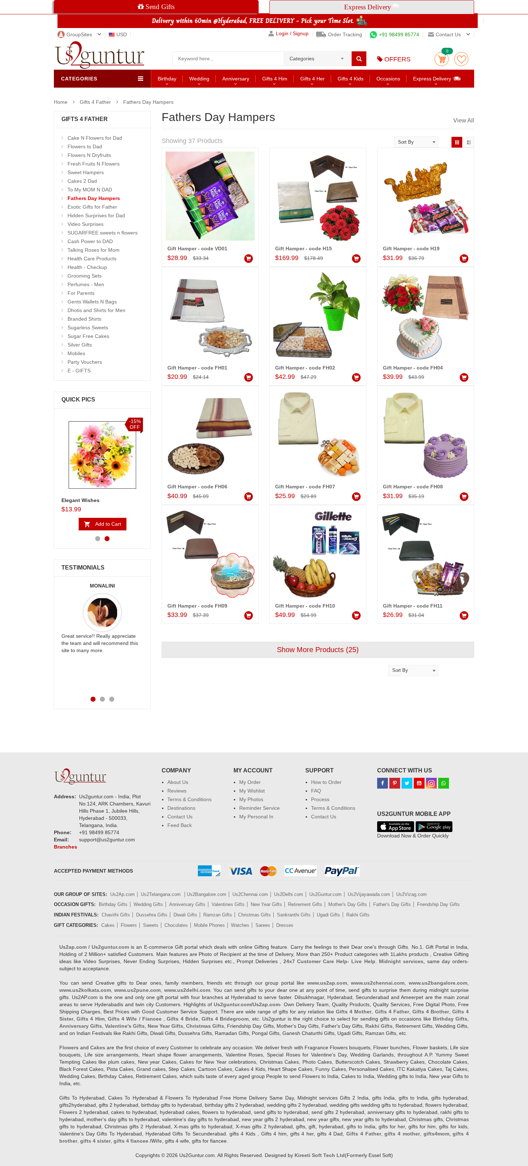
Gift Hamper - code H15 (303, 248)
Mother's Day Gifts (347, 904)
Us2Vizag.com (411, 894)
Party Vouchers (85, 362)
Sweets (150, 925)
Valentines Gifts (228, 904)
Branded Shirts (84, 319)
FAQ (316, 791)
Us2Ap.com (122, 894)
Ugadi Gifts (328, 915)
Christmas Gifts (254, 915)
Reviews (176, 791)
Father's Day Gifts (392, 904)
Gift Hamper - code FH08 (413, 486)
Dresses (284, 925)
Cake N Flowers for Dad (95, 138)
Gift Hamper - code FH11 (413, 606)
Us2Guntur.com (325, 894)
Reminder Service (259, 808)
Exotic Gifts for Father (92, 207)
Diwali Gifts (185, 915)
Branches (65, 847)
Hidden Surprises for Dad (96, 215)
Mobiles (76, 353)
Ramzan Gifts (217, 915)
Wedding (199, 79)
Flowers (129, 925)
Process (320, 799)
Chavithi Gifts (116, 915)
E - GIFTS (79, 370)
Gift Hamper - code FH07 (305, 486)
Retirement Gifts (305, 904)
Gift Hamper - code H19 (411, 248)
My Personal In (256, 816)
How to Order (326, 782)
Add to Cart (108, 524)
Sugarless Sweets (88, 327)
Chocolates (176, 925)
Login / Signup (292, 33)
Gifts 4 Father (95, 102)
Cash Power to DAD (90, 241)
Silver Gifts (80, 345)
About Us (177, 782)
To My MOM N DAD (90, 189)
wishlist (461, 59)
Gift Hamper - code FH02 (305, 368)
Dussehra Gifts (151, 915)
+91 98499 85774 (399, 34)
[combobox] (317, 56)
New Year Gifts (266, 904)
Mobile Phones (209, 925)
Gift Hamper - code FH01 (197, 368)
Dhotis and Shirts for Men (96, 310)
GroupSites (79, 34)
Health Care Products (92, 258)
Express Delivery (433, 79)
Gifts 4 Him (274, 79)
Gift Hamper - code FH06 (197, 486)
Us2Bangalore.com (206, 894)
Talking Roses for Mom (94, 250)
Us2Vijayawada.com (369, 894)
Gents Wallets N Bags (92, 302)
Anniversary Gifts (187, 904)
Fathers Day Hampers (148, 102)
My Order (250, 782)
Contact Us (180, 816)
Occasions (388, 79)
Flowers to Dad (85, 146)
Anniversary (235, 79)
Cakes (108, 925)
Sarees (262, 925)
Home (61, 102)
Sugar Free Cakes (88, 336)
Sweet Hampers (86, 172)
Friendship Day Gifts (438, 904)
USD (121, 34)
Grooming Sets (85, 276)
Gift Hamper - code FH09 (197, 606)
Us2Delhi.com (288, 894)
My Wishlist (252, 791)
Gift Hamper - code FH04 (413, 368)
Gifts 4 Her (312, 79)
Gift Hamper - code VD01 (197, 248)
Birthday (167, 79)
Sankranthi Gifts (294, 915)
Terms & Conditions (189, 799)
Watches (240, 925)
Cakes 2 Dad (82, 181)
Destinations (181, 808)
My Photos (251, 799)
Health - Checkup (87, 267)
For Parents (81, 293)
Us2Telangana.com (161, 894)
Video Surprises (85, 224)
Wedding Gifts (148, 904)
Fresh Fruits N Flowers (94, 164)
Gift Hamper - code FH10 (305, 606)
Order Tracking (345, 34)
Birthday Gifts (113, 904)
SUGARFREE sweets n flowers (103, 233)
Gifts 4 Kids (350, 79)
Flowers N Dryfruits (89, 155)
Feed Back (179, 825)
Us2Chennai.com (250, 894)
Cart (442, 59)
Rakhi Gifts (358, 915)
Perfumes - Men (86, 284)
